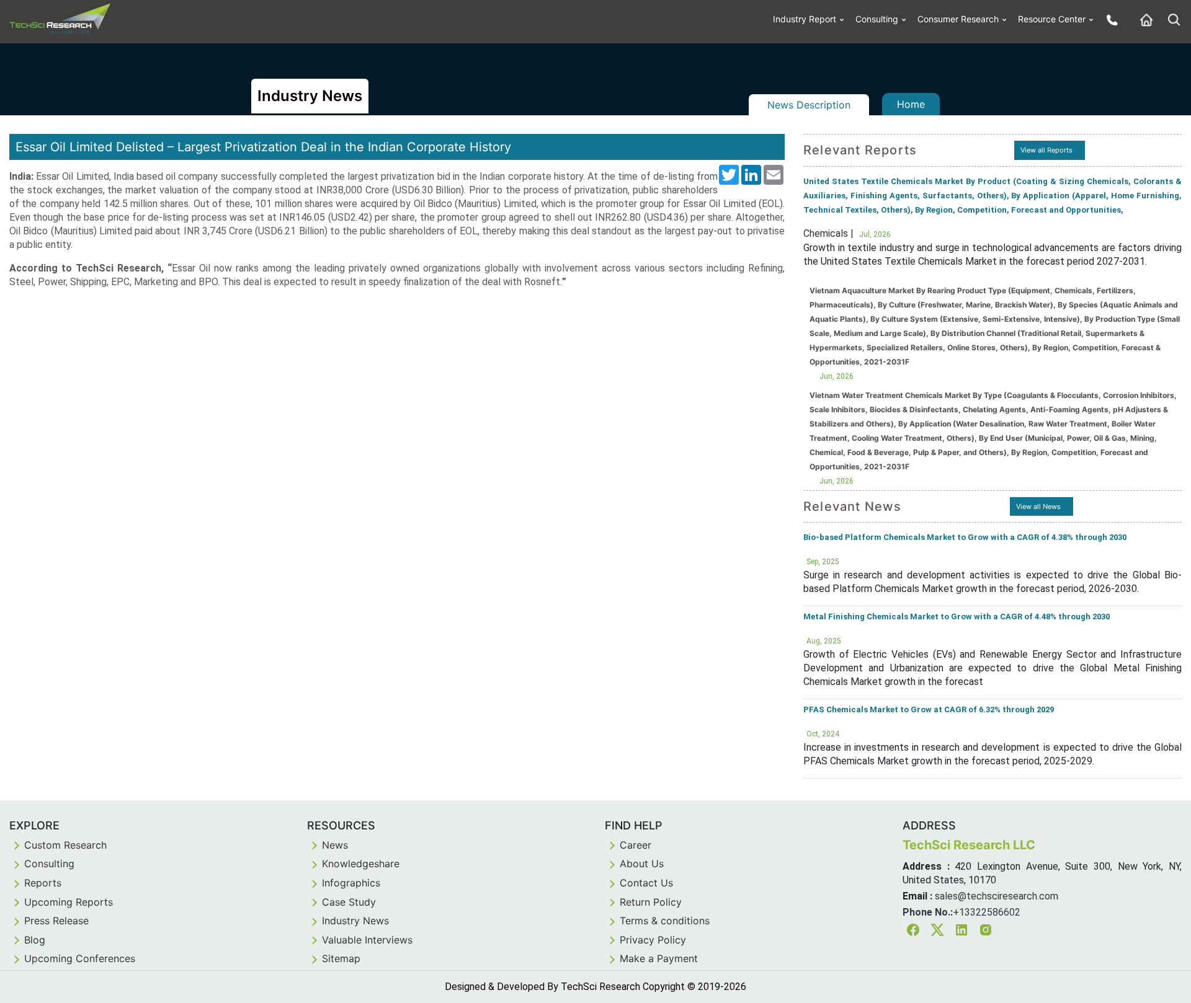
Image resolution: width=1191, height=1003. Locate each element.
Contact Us (646, 883)
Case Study (349, 902)
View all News (1038, 506)
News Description (808, 105)
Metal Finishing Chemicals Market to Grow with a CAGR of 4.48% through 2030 (956, 616)
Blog (34, 940)
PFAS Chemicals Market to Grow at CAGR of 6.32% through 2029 (928, 709)
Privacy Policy (653, 940)
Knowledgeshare (360, 863)
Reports (42, 883)
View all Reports (1046, 150)
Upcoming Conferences (79, 958)
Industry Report (804, 19)
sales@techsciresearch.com (996, 896)
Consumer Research (958, 19)
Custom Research (65, 845)
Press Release (56, 920)
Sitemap (341, 958)
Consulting (876, 19)
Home (911, 104)
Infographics (351, 883)
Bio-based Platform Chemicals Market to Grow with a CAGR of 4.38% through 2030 (964, 537)
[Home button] (1143, 19)
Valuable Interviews (367, 940)
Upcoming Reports (68, 902)
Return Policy (651, 902)
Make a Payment (659, 958)
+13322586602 (986, 912)
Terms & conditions (665, 920)
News (335, 845)
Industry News (355, 920)
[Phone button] (1109, 19)
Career (635, 845)
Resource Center (1052, 19)
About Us (642, 863)
